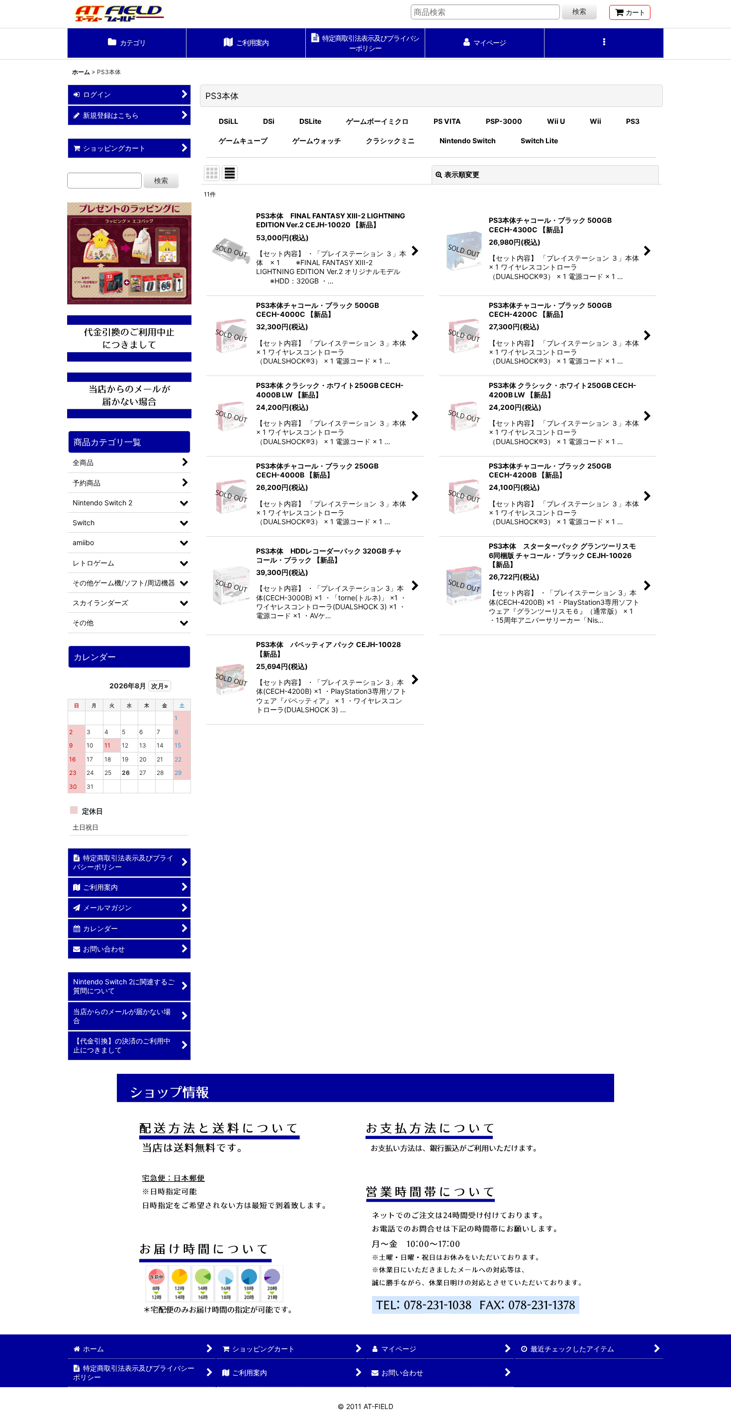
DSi (268, 121)
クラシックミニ (390, 140)
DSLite (310, 121)
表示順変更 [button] (462, 174)
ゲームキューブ (243, 140)
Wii (595, 121)
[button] (604, 43)
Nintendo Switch (468, 140)
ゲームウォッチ (316, 140)
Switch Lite (539, 140)
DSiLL (228, 121)
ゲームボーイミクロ (377, 121)
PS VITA (447, 121)
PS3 (633, 121)
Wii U (556, 121)
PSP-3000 (504, 121)
